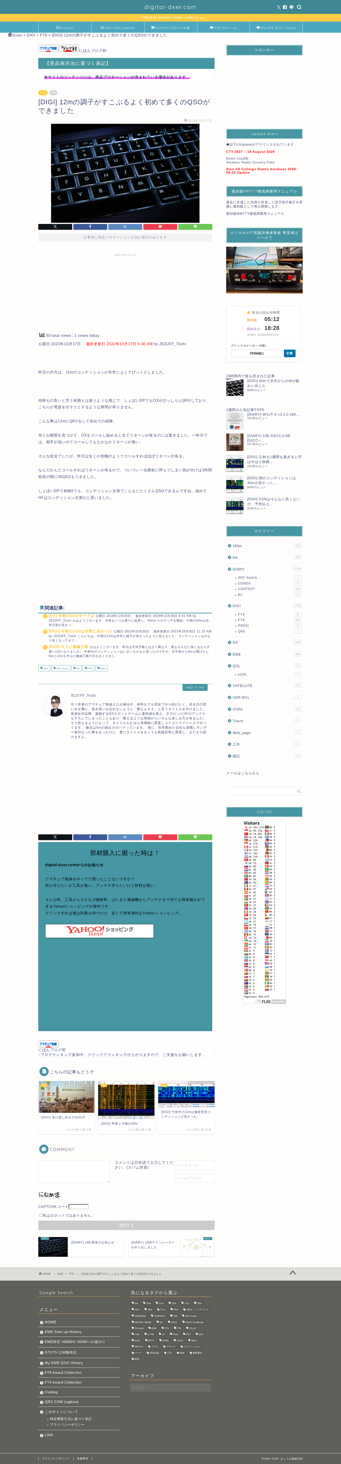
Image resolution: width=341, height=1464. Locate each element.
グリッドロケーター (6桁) (248, 345)
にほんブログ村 (93, 51)
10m (148, 1303)
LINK (49, 1435)
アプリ (154, 1347)
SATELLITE (266, 686)
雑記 (266, 756)
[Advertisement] (125, 291)
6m (266, 557)
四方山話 (154, 1353)
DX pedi (139, 1328)
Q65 (268, 631)
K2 (268, 594)
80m (176, 1309)
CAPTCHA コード (53, 1207)
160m (266, 546)
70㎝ (162, 1309)
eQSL (268, 674)
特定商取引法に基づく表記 (71, 1419)
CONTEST (269, 589)
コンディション (192, 1347)
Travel (266, 721)
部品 (137, 1359)
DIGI (266, 606)
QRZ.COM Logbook (120, 27)
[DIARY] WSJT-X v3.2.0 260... (273, 414)
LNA (137, 1334)
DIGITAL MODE (143, 1322)
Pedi (175, 1334)
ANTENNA (140, 1316)
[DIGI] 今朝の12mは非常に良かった (81, 631)
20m (199, 1303)
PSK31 (268, 625)
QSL (266, 666)
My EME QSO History (278, 27)
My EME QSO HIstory (64, 1363)
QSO (103, 668)
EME (266, 654)
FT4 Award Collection (63, 1382)
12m (45, 668)
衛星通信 (197, 1353)
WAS (194, 1340)
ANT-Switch (268, 577)
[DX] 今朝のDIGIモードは (71, 616)
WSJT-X (139, 1347)
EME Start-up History (63, 1332)
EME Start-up (225, 27)
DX (78, 668)
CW (175, 1316)
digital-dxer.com (170, 6)
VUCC (180, 1340)
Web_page (266, 733)
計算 (290, 353)
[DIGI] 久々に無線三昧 (69, 647)
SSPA (266, 709)
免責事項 (82, 1458)
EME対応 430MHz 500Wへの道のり (75, 1342)
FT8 (43, 92)
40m (150, 1309)
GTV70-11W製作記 (61, 1352)
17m (186, 1303)
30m (137, 1309)
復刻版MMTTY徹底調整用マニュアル (255, 213)
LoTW (151, 1334)
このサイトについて (61, 1412)
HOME (50, 1322)
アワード (171, 1347)
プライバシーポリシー (67, 1424)
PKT (188, 1334)
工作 (266, 744)
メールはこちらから (243, 773)
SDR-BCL (266, 697)
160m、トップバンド (197, 1309)
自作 (182, 1353)
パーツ (138, 1353)
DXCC (174, 1322)
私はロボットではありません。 (69, 1215)
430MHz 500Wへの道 (173, 27)
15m (174, 1303)
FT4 (268, 614)
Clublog (67, 27)
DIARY (266, 569)
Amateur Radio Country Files (250, 162)
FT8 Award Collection (63, 1373)
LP (163, 1334)
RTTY (151, 1340)
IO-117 (192, 1328)
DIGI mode (62, 668)
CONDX (268, 583)
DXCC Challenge (195, 1322)
